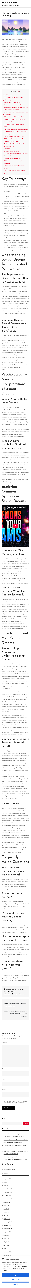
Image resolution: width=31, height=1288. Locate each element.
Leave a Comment (19, 994)
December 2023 (8, 1189)
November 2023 (8, 1192)
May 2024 (6, 1185)
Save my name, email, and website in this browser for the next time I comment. (15, 1102)
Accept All (15, 1275)
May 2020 (6, 1242)
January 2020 (7, 1255)
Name (4, 1069)
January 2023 (7, 1225)
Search (4, 1118)
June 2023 (6, 1209)
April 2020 (6, 1245)
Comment (5, 1042)
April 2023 (6, 1215)
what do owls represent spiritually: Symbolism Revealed (15, 1005)
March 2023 (7, 1218)
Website (4, 1089)
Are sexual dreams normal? (12, 158)
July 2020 (6, 1235)
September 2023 (8, 1199)
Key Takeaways (7, 95)
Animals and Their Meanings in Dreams (16, 129)
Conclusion (6, 148)
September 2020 (8, 1228)
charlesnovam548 (11, 989)
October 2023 (7, 1195)
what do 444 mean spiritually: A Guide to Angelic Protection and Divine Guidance (15, 1013)
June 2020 (6, 1238)
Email (4, 1079)
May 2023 (6, 1212)
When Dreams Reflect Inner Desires (14, 117)
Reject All (15, 1284)
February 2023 (8, 1222)
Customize (15, 1279)
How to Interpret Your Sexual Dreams (13, 136)
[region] (15, 1272)
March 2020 (7, 1248)
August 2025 (7, 1179)
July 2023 (6, 1205)
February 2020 (8, 1252)
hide (18, 91)
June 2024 (6, 1182)
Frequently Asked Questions (11, 151)
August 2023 (7, 1202)
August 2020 (7, 1232)
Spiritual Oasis (9, 3)
